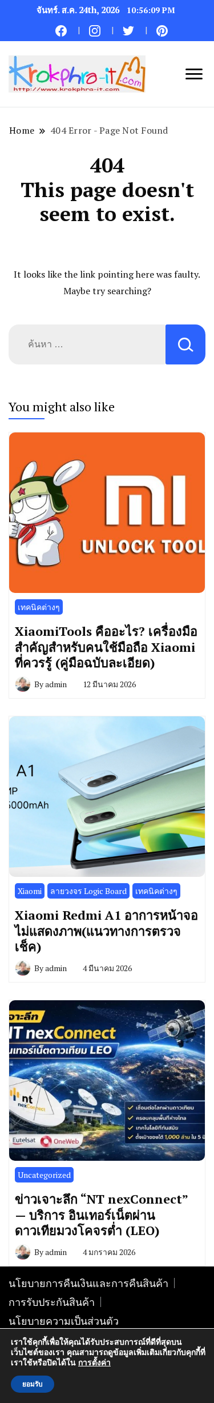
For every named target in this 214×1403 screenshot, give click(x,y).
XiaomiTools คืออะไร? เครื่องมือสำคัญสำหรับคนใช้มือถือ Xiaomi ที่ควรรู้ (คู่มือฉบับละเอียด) (106, 647)
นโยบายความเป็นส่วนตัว (64, 1321)
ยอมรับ (32, 1384)
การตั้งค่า (94, 1363)
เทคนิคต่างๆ (39, 607)
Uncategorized (44, 1174)
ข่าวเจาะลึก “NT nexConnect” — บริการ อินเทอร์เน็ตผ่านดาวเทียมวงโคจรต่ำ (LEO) (101, 1214)
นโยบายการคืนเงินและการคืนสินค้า (88, 1283)
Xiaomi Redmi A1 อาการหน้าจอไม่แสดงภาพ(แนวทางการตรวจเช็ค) (106, 931)
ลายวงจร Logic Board (88, 890)
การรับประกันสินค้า (52, 1302)
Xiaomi (30, 890)
